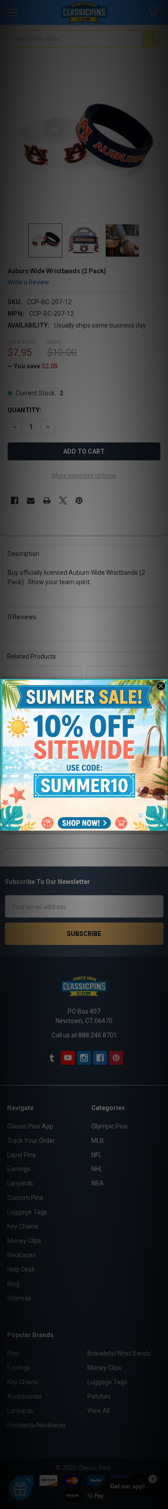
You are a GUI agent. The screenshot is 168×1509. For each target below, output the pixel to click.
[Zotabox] (162, 823)
